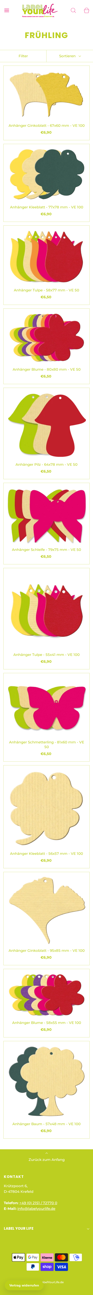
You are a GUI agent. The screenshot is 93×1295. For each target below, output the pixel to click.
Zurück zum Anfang (47, 1159)
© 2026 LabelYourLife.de (46, 1282)
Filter (23, 56)
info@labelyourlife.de (36, 1208)
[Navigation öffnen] (6, 10)
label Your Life (18, 1228)
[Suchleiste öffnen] (73, 10)
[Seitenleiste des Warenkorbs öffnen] (86, 10)
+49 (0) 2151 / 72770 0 (38, 1203)
